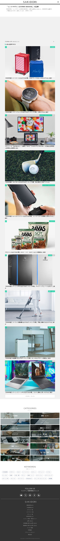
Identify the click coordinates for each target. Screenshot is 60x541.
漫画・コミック (31, 475)
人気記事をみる (30, 507)
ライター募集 (30, 527)
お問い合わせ (30, 521)
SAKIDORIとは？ (30, 516)
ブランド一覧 (30, 514)
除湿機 (50, 478)
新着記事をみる (30, 505)
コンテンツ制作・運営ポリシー (30, 518)
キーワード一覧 (30, 512)
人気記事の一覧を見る (30, 396)
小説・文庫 (17, 475)
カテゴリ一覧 (30, 509)
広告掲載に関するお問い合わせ (30, 523)
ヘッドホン (5, 475)
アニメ (23, 475)
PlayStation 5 (29, 478)
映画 (11, 475)
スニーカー (14, 478)
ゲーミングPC (5, 478)
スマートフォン (40, 475)
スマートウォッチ (49, 475)
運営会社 (30, 534)
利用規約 (30, 530)
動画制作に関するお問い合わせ (30, 525)
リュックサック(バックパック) (40, 478)
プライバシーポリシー (30, 532)
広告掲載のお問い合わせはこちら (12, 41)
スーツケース (21, 478)
